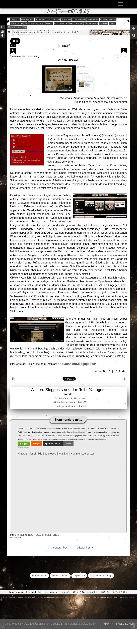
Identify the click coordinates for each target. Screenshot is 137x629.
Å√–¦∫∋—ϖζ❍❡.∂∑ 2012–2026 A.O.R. (109, 592)
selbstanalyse (43, 19)
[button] (15, 41)
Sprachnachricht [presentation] (52, 443)
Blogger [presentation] (24, 443)
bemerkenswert (108, 19)
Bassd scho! (124, 623)
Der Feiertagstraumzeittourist (70, 406)
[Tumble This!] (124, 379)
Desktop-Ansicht (60, 575)
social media (17, 23)
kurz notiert (27, 19)
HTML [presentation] (68, 443)
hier (36, 128)
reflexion (59, 23)
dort (96, 128)
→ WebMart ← (128, 597)
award (49, 23)
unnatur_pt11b (50, 534)
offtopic (15, 19)
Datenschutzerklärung (100, 575)
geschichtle (31, 23)
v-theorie (66, 19)
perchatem (93, 19)
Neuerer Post (60, 547)
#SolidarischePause (22, 33)
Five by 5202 (65, 592)
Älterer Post (84, 547)
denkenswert (79, 19)
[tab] (24, 443)
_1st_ (41, 23)
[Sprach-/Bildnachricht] (2, 35)
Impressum (79, 575)
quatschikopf (14, 27)
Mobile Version (39, 575)
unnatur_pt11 (33, 534)
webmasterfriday (74, 23)
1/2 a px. (42, 592)
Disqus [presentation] (36, 443)
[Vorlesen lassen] (2, 31)
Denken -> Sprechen (97, 281)
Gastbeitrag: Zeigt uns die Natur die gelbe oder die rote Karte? (45, 31)
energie (103, 23)
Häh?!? (108, 623)
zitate (112, 23)
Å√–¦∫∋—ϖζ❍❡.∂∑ (68, 11)
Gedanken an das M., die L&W (70, 402)
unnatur (56, 19)
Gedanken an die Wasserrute (70, 398)
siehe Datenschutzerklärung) (73, 432)
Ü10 (24, 27)
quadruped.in (91, 23)
